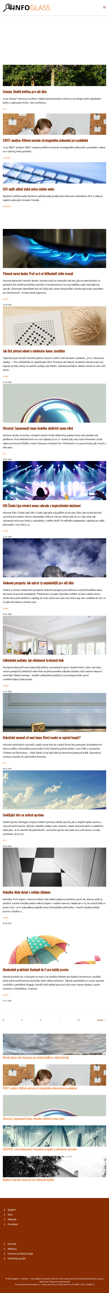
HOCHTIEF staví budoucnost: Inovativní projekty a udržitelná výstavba (40, 1149)
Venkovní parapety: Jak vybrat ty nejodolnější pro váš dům (38, 582)
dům (4, 109)
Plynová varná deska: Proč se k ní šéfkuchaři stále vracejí (38, 273)
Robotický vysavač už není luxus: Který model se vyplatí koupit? (42, 737)
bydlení (5, 299)
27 (78, 1020)
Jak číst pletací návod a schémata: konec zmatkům (34, 350)
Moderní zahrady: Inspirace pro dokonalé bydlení (28, 1179)
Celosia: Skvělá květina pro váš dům (25, 91)
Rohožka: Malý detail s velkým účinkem (27, 892)
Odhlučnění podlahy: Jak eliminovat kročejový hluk (33, 660)
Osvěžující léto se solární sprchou (23, 814)
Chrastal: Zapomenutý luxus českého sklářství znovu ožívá (38, 428)
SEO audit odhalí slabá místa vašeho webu (28, 188)
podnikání (7, 158)
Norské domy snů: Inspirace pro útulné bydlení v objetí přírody (36, 1057)
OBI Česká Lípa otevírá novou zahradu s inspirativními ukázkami (42, 505)
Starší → (101, 1020)
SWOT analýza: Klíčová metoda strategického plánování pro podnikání (45, 140)
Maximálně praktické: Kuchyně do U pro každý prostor (36, 969)
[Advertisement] (54, 37)
